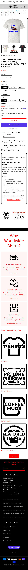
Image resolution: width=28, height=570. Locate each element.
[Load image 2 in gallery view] (14, 49)
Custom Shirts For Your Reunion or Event (14, 510)
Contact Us (13, 298)
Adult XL (5, 90)
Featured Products (7, 451)
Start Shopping (13, 273)
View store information (9, 137)
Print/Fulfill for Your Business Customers (13, 517)
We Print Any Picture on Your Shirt (12, 503)
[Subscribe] (23, 469)
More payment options (14, 128)
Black (4, 100)
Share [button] (4, 70)
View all (14, 456)
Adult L (21, 87)
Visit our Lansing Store (9, 527)
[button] (3, 6)
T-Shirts (4, 361)
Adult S (5, 87)
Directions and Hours (13, 323)
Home (2, 11)
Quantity (3, 74)
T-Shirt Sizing (6, 530)
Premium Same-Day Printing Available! (13, 506)
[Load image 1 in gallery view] (5, 49)
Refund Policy (6, 534)
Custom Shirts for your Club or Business (13, 513)
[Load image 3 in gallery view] (22, 49)
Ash (23, 100)
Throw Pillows (5, 391)
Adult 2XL (14, 90)
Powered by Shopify (20, 564)
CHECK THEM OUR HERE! (13, 200)
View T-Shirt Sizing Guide (11, 150)
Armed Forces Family (14, 11)
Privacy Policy (6, 537)
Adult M (13, 87)
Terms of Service (7, 541)
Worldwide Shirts (11, 564)
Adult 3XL (5, 94)
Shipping (3, 105)
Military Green (14, 100)
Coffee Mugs (5, 421)
